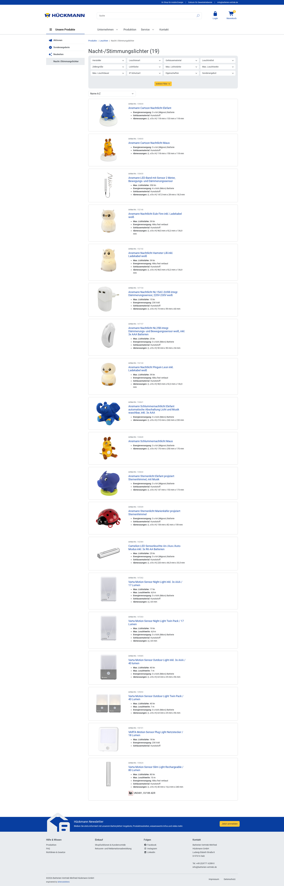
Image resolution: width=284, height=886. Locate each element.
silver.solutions (64, 882)
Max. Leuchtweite (210, 67)
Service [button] (145, 29)
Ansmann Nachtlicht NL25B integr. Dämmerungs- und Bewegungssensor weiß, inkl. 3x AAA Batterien (156, 331)
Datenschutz (229, 879)
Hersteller (96, 60)
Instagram (152, 848)
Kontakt (164, 29)
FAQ (48, 848)
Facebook (151, 845)
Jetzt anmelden (230, 823)
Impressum (214, 879)
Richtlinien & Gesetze (55, 852)
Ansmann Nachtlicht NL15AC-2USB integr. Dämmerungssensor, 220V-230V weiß (153, 293)
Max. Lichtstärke (173, 67)
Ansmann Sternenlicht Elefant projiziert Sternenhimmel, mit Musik (151, 478)
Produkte (92, 41)
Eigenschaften (172, 73)
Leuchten (104, 41)
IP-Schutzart (135, 73)
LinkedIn (151, 852)
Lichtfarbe (133, 67)
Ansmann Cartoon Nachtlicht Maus (149, 142)
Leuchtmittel (208, 60)
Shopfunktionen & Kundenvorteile (110, 845)
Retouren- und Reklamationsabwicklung (113, 848)
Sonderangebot (209, 73)
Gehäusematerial (173, 60)
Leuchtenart (134, 60)
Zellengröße (97, 67)
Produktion (130, 29)
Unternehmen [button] (105, 29)
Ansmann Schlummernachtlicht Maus (150, 441)
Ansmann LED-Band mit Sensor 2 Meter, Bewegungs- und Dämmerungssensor (151, 179)
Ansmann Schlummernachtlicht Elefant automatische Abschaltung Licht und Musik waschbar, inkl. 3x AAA (153, 409)
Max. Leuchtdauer (100, 73)
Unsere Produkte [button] (65, 29)
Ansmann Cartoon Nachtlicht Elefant (149, 107)
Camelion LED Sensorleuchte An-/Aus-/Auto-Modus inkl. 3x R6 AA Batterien (154, 547)
